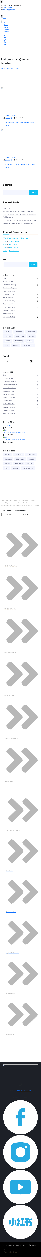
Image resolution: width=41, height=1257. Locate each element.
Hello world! (7, 208)
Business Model (8, 281)
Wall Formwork (14, 241)
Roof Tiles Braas (14, 251)
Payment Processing (9, 301)
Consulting (8, 336)
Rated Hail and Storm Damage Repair (14, 432)
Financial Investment (9, 291)
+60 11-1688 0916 (24, 1090)
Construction (31, 331)
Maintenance (20, 336)
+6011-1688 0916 (8, 7)
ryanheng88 (8, 118)
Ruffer (5, 241)
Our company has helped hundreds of (14, 439)
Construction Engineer (10, 288)
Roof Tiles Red (13, 247)
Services (6, 29)
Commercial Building (9, 285)
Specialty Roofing (8, 313)
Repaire (29, 341)
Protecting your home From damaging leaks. (19, 122)
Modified (7, 341)
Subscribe (26, 514)
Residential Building (10, 115)
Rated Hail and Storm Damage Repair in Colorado (18, 211)
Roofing (15, 345)
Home (6, 25)
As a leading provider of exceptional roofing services (20, 220)
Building (7, 331)
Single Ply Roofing (9, 310)
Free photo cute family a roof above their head (18, 223)
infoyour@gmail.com (9, 9)
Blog (4, 278)
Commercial (18, 331)
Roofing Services (28, 345)
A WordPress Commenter (10, 238)
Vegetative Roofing (9, 317)
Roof (6, 345)
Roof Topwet (13, 244)
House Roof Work (8, 294)
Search (7, 185)
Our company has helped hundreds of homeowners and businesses (19, 216)
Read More (7, 125)
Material (31, 336)
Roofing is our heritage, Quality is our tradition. (20, 164)
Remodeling (19, 341)
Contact (6, 31)
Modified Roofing (8, 297)
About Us (7, 27)
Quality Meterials (8, 304)
